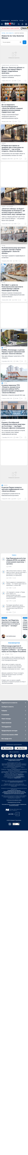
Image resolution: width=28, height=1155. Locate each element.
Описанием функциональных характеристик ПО (14, 791)
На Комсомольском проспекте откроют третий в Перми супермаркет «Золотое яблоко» (13, 250)
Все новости (10, 33)
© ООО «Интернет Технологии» (14, 820)
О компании (5, 714)
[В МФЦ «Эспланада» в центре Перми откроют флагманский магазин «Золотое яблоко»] (14, 337)
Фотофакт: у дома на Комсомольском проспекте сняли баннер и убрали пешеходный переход (12, 287)
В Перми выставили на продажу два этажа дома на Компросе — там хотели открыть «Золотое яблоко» (12, 148)
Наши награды (6, 718)
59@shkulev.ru (21, 774)
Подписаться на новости (9, 702)
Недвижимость (5, 20)
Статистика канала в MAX (10, 734)
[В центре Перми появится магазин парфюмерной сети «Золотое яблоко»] (14, 475)
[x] (23, 755)
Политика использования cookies (14, 800)
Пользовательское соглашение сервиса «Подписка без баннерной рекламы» (14, 805)
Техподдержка (6, 726)
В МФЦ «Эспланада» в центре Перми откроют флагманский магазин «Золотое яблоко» (13, 352)
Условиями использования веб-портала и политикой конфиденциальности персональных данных (14, 793)
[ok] (11, 755)
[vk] (7, 755)
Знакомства (14, 20)
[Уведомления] (22, 24)
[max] (19, 755)
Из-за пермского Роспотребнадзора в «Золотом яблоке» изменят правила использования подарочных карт (12, 108)
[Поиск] (19, 24)
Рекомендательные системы (14, 802)
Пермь (3, 33)
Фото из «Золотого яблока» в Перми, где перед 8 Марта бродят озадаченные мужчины (13, 70)
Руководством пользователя (14, 790)
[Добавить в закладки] (25, 81)
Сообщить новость (8, 706)
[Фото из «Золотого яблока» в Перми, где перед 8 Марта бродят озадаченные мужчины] (14, 55)
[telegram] (3, 755)
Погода (21, 20)
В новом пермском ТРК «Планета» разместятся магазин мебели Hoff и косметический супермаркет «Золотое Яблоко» (13, 389)
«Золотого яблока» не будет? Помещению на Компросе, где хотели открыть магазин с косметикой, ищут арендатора (13, 211)
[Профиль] (26, 24)
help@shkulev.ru (17, 777)
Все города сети (7, 738)
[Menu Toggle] (2, 24)
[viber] (15, 755)
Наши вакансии (6, 722)
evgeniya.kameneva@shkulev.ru (16, 781)
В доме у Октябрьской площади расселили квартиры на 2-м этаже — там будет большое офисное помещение (13, 425)
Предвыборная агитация (9, 730)
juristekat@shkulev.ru (20, 776)
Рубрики (4, 710)
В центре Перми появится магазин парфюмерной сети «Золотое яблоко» (12, 489)
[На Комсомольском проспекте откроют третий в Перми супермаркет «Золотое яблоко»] (14, 235)
